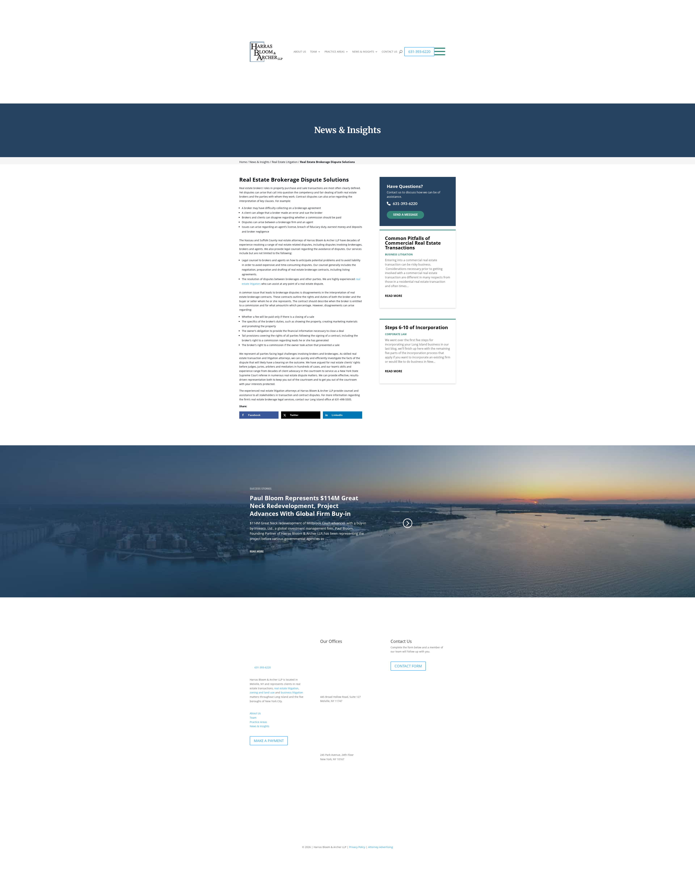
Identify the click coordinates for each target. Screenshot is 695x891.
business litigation (292, 692)
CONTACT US (389, 51)
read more (393, 296)
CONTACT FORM (408, 666)
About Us (255, 713)
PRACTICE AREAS (335, 51)
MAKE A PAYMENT (269, 740)
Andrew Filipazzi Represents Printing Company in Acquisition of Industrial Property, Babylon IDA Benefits (304, 506)
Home (243, 162)
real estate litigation (285, 688)
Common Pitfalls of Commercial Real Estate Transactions (413, 243)
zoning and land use (262, 692)
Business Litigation (399, 254)
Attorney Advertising (380, 847)
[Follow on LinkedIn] (260, 756)
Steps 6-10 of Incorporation (416, 327)
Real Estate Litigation (285, 162)
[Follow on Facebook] (253, 756)
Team (253, 717)
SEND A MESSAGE (405, 215)
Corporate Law (396, 334)
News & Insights (259, 162)
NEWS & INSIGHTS (363, 51)
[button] (407, 523)
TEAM (313, 51)
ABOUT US (300, 51)
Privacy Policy (357, 847)
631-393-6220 (419, 51)
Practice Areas (258, 722)
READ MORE (257, 551)
